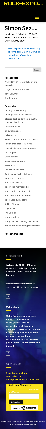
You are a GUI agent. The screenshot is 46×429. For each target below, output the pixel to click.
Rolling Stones (12, 204)
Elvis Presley (10, 135)
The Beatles (10, 212)
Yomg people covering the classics (22, 221)
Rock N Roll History (14, 182)
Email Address (14, 392)
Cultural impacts (13, 131)
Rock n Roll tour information (18, 191)
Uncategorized (12, 217)
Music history (11, 156)
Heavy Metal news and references (21, 148)
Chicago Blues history (15, 110)
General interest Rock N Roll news (21, 37)
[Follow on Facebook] (23, 9)
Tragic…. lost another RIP (17, 89)
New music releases (14, 169)
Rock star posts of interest (18, 195)
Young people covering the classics (22, 225)
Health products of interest (18, 143)
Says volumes (11, 93)
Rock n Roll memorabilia (17, 186)
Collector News (12, 126)
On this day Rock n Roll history (19, 174)
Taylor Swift (10, 208)
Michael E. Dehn (15, 34)
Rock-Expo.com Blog (16, 373)
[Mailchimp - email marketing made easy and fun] (24, 410)
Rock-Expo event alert (16, 199)
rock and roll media (14, 178)
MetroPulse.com (14, 376)
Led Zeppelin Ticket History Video (22, 379)
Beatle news (11, 98)
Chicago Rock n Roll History (18, 114)
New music (10, 165)
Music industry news (15, 40)
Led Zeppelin (11, 152)
